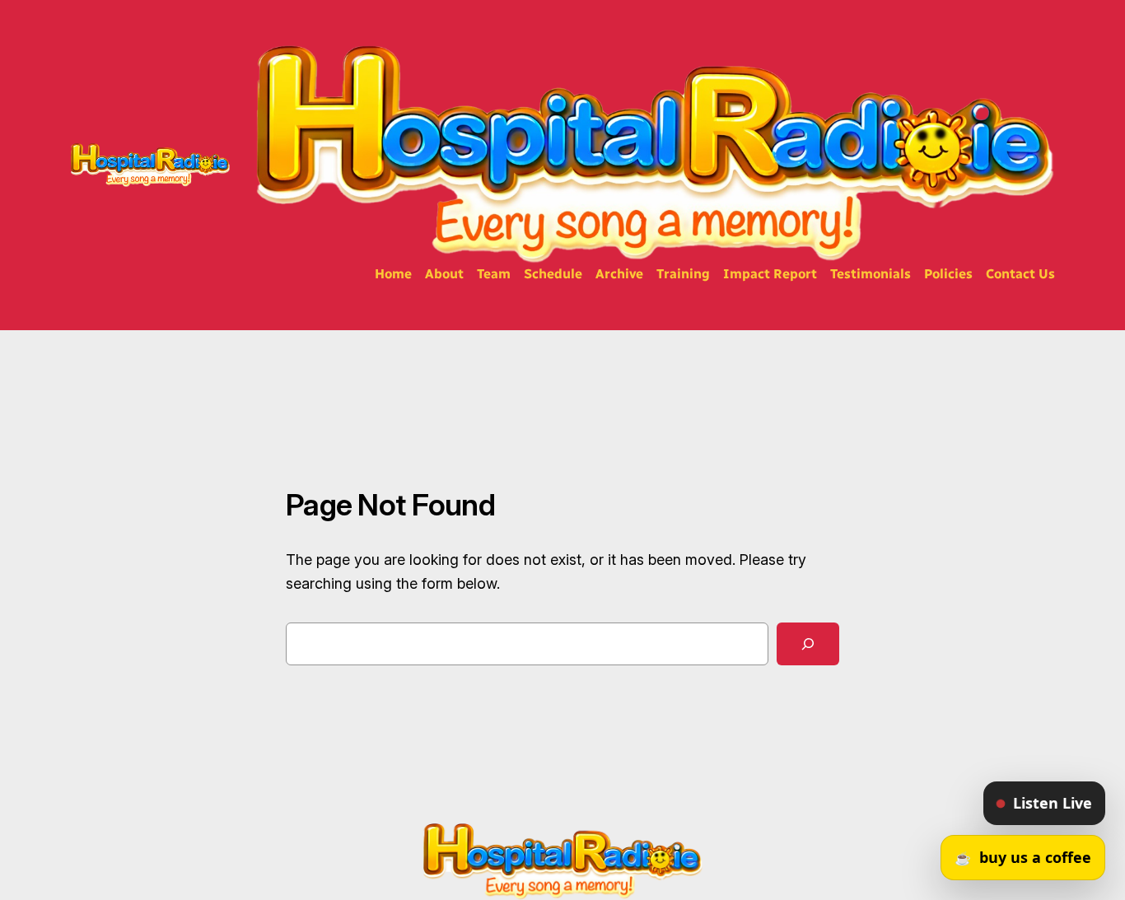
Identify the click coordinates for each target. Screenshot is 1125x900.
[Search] (808, 644)
